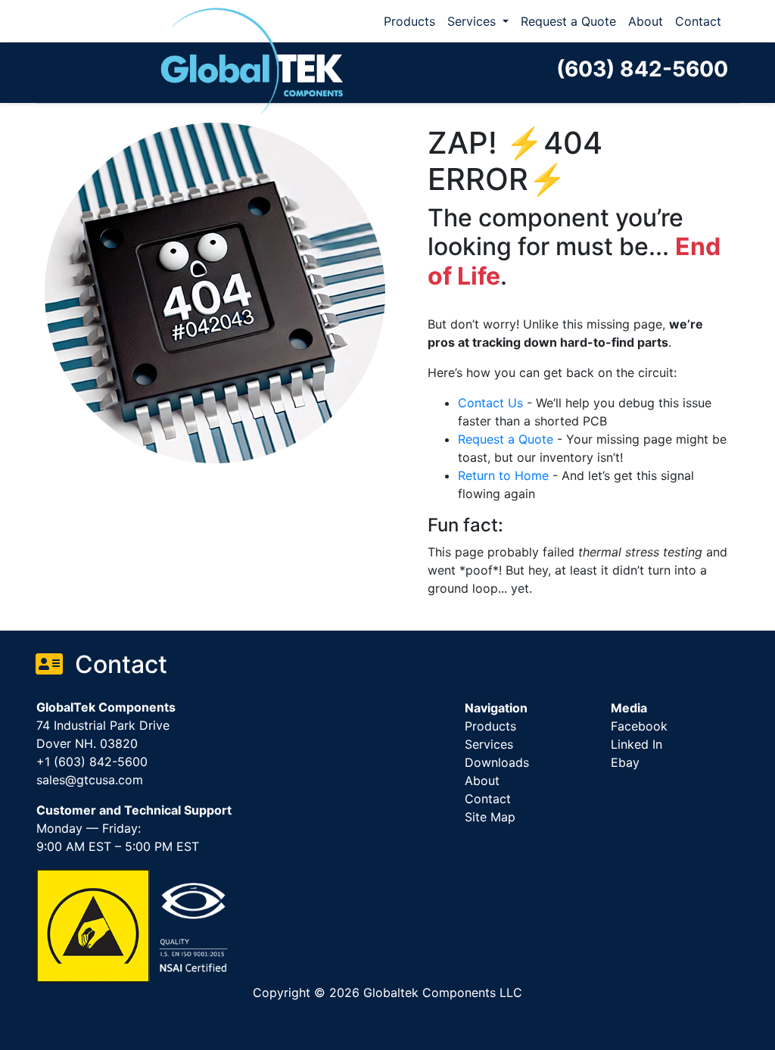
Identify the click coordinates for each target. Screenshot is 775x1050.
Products (409, 21)
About (645, 21)
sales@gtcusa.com (89, 779)
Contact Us (490, 402)
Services (473, 21)
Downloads (497, 762)
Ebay (625, 762)
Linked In (636, 744)
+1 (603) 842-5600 (92, 761)
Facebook (639, 726)
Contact (698, 21)
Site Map (490, 816)
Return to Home (503, 475)
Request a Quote (568, 21)
